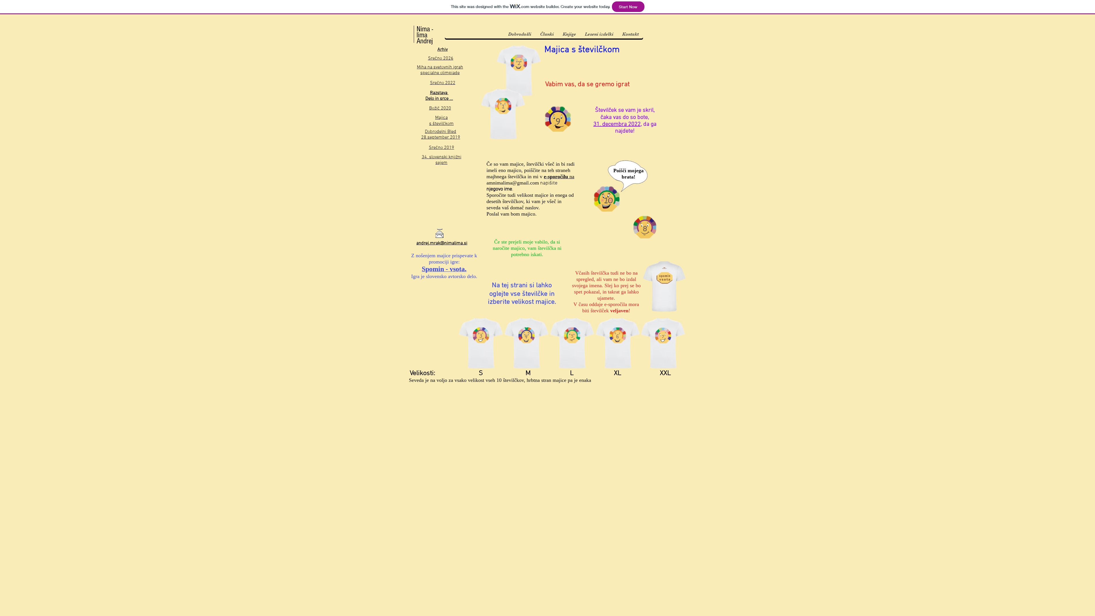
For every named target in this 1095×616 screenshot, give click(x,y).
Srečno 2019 (441, 148)
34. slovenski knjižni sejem (441, 160)
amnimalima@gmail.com (512, 183)
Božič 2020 (440, 108)
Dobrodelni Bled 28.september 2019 (440, 134)
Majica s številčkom (441, 121)
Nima (423, 29)
